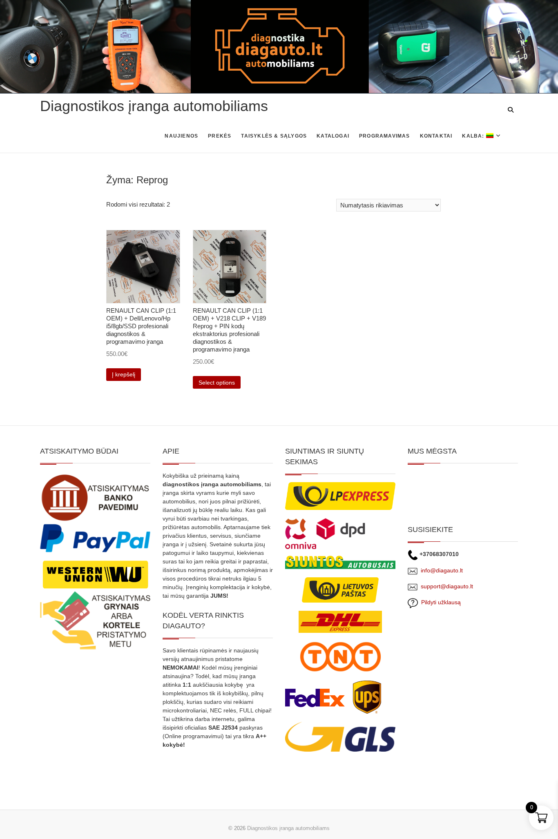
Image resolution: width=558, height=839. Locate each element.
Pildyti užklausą (439, 602)
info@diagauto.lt (442, 570)
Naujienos (181, 136)
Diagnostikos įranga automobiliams (154, 106)
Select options (217, 382)
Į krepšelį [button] (123, 374)
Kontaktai (436, 136)
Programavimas (384, 136)
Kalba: (474, 136)
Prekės (219, 136)
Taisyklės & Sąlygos (274, 136)
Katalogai (333, 136)
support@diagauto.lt (447, 586)
